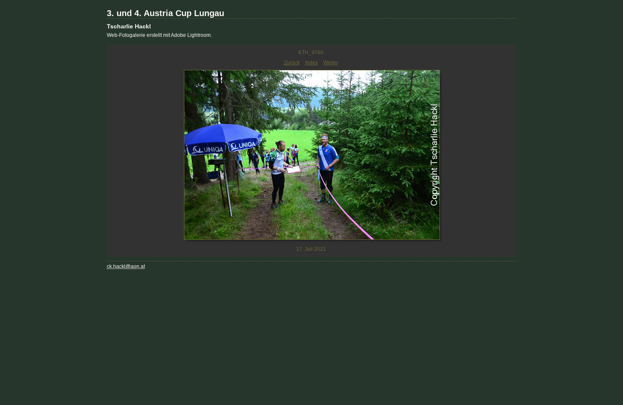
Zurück (292, 63)
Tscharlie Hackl (129, 26)
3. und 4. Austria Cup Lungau (165, 13)
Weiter (330, 63)
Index (311, 63)
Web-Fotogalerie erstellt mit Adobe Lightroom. (159, 35)
